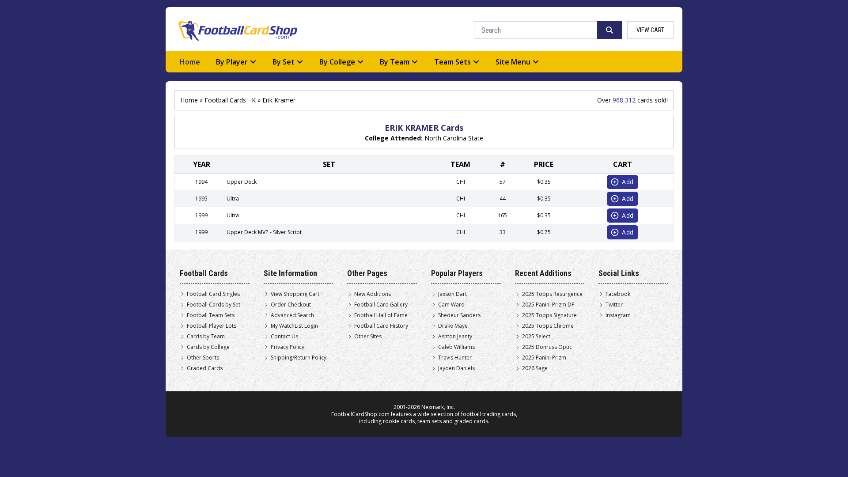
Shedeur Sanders (459, 315)
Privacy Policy (287, 347)
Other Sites (368, 336)
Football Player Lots (211, 325)
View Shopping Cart (295, 294)
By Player (232, 62)
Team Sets (452, 62)
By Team (394, 62)
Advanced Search (292, 315)
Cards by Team (206, 336)
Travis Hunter (455, 357)
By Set (284, 62)
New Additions (372, 294)
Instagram (618, 315)
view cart (650, 30)
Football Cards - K (230, 100)
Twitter (614, 304)
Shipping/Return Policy (298, 357)
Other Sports (203, 357)
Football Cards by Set (213, 304)
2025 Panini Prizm (544, 357)
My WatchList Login (294, 325)
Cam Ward (451, 304)
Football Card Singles (213, 294)
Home (190, 62)
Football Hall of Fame (381, 315)
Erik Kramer (278, 100)
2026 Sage (535, 368)
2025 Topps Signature (549, 315)
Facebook (618, 294)
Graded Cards (205, 368)
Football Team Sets (211, 315)
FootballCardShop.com (360, 414)
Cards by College (208, 347)
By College (337, 62)
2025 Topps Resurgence (552, 294)
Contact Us (284, 336)
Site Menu (513, 62)
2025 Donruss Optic (547, 347)
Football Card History (381, 325)
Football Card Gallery (381, 304)
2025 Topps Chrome (548, 325)
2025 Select (536, 336)
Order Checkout (291, 304)
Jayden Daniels (456, 368)
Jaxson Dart (452, 294)
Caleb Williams (456, 347)
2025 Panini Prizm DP (548, 304)
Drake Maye (453, 325)
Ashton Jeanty (455, 336)
